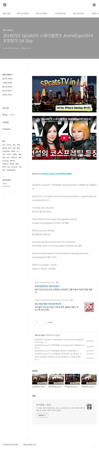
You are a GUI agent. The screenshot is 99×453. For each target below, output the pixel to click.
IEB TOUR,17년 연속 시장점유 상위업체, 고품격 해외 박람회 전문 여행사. (63, 290)
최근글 (4, 114)
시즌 (8, 167)
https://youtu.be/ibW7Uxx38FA (57, 173)
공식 (9, 148)
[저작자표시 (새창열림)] (56, 323)
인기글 (12, 114)
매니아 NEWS (41, 13)
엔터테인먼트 (11, 170)
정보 (14, 145)
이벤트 (15, 154)
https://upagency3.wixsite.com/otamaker (52, 300)
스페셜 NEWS (60, 13)
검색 (88, 5)
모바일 (12, 164)
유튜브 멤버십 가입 (29, 445)
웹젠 (16, 164)
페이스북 (4, 195)
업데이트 (14, 157)
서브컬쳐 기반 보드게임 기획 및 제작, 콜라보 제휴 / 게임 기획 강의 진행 (56, 308)
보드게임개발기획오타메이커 (48, 303)
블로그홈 (6, 13)
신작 (3, 154)
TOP (94, 446)
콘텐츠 (13, 151)
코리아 (9, 145)
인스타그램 (10, 195)
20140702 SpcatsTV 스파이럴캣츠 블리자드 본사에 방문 (55, 350)
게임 (19, 157)
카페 (18, 145)
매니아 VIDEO (23, 13)
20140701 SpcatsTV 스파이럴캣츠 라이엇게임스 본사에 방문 (57, 354)
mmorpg (5, 160)
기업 (19, 167)
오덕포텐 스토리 (43, 404)
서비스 (9, 154)
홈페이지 (5, 164)
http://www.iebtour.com (45, 282)
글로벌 (4, 148)
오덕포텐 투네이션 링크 (10, 445)
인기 (3, 145)
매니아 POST (78, 13)
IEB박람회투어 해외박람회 (47, 286)
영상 (14, 148)
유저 (3, 167)
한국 (18, 148)
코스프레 (14, 167)
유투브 (16, 195)
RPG (8, 157)
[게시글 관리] (42, 322)
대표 (19, 154)
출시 (3, 170)
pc (18, 151)
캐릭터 (12, 160)
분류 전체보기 (7, 74)
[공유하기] (39, 322)
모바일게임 (6, 151)
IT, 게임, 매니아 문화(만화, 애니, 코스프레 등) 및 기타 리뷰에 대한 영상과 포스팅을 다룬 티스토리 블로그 (60, 409)
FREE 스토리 (7, 94)
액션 (3, 157)
